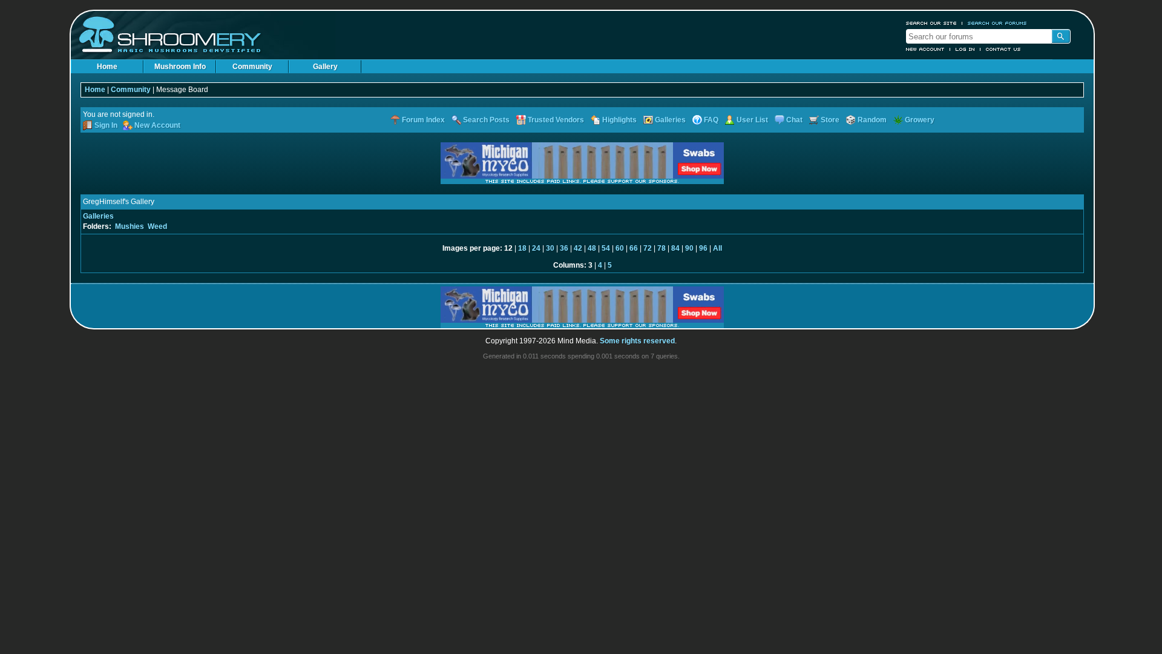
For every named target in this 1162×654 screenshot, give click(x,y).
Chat (794, 120)
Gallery (325, 66)
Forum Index (423, 120)
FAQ (711, 120)
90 (689, 248)
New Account (925, 49)
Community (252, 66)
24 (536, 248)
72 (647, 248)
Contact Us (1003, 49)
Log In (965, 49)
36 (564, 248)
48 (592, 248)
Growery (919, 120)
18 (522, 248)
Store (830, 120)
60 (619, 248)
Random (872, 120)
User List (752, 120)
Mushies (129, 226)
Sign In (105, 125)
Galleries (670, 120)
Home (107, 66)
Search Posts (486, 120)
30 (550, 248)
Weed (157, 226)
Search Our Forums (997, 23)
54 (606, 248)
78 (661, 248)
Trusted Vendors (556, 120)
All (717, 248)
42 (578, 248)
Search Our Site (931, 23)
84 (675, 248)
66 (633, 248)
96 (703, 248)
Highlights (619, 120)
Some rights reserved (637, 341)
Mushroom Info (180, 66)
